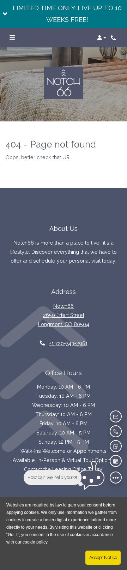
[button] (63, 14)
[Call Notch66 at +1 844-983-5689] (114, 37)
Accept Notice (103, 557)
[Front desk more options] (116, 478)
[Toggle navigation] (12, 37)
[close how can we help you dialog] (76, 477)
